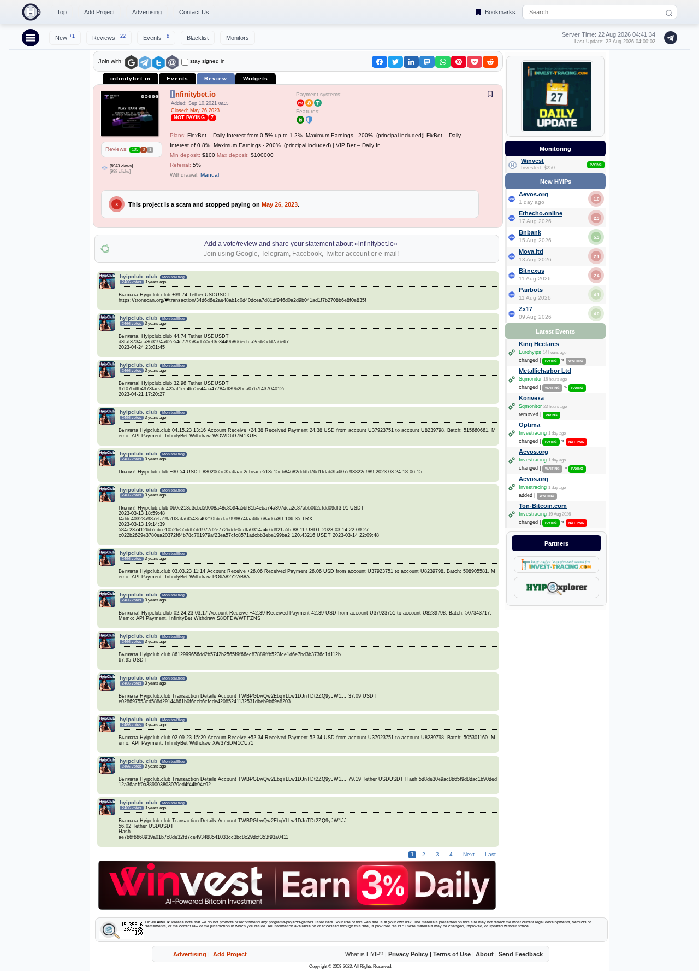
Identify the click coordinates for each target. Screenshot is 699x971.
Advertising (147, 12)
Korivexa (531, 398)
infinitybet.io (130, 78)
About (485, 954)
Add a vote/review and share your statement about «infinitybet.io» (301, 244)
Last (489, 854)
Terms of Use (452, 954)
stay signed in (207, 61)
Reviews (109, 37)
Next (469, 854)
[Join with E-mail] (172, 62)
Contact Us (194, 12)
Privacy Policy (408, 954)
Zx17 (525, 309)
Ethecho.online (540, 213)
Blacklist (198, 37)
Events (156, 37)
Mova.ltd (531, 251)
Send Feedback (521, 954)
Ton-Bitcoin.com (543, 505)
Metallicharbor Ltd (545, 370)
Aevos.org (533, 194)
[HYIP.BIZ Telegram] (668, 37)
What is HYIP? (364, 954)
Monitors (237, 37)
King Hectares (539, 344)
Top (62, 12)
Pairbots (531, 289)
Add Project (99, 12)
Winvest (532, 160)
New (65, 37)
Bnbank (530, 232)
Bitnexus (531, 270)
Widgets (255, 78)
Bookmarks (500, 12)
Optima (529, 425)
